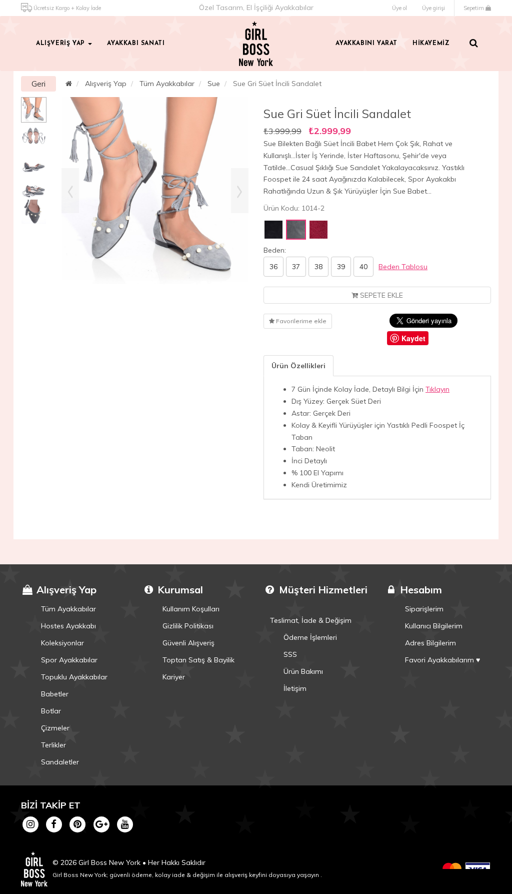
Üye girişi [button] (433, 8)
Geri (39, 84)
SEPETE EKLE (380, 295)
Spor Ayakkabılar (69, 659)
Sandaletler (60, 761)
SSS (290, 654)
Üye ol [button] (399, 8)
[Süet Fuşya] (318, 230)
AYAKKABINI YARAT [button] (367, 44)
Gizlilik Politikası (188, 625)
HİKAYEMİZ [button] (431, 44)
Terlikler (53, 744)
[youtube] (125, 823)
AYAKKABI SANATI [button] (135, 44)
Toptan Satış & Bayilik (198, 659)
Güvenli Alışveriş (188, 642)
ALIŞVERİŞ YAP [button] (61, 44)
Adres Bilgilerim (430, 642)
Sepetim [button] (475, 8)
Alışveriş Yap (105, 83)
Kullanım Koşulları (191, 608)
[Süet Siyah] (274, 230)
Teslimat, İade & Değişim (311, 620)
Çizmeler (55, 727)
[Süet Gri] (296, 230)
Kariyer (173, 676)
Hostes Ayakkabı (68, 625)
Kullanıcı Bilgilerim (433, 625)
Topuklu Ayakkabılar (74, 676)
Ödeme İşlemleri (310, 637)
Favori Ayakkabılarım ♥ (442, 659)
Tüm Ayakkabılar (167, 83)
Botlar (51, 710)
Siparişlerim (424, 608)
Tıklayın (438, 389)
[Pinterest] (77, 823)
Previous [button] (70, 190)
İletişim (295, 688)
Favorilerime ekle (300, 321)
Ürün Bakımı (303, 671)
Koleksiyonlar (62, 642)
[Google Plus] (101, 823)
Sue (214, 83)
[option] (33, 110)
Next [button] (239, 190)
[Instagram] (30, 823)
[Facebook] (53, 823)
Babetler (54, 693)
